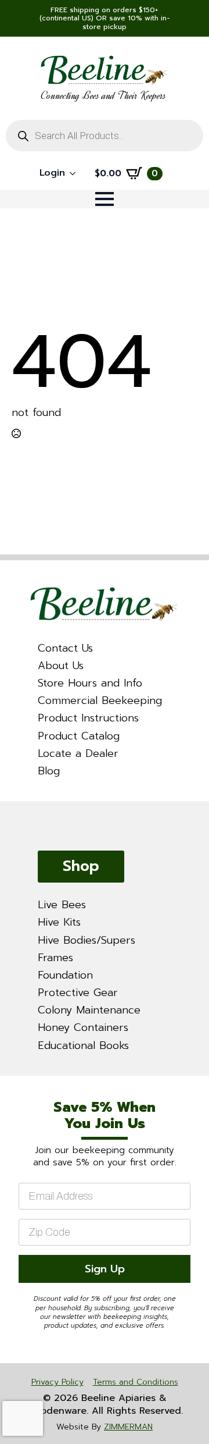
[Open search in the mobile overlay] (104, 135)
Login (52, 173)
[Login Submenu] (76, 173)
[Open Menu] (104, 199)
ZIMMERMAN (128, 1427)
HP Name (14, 1086)
